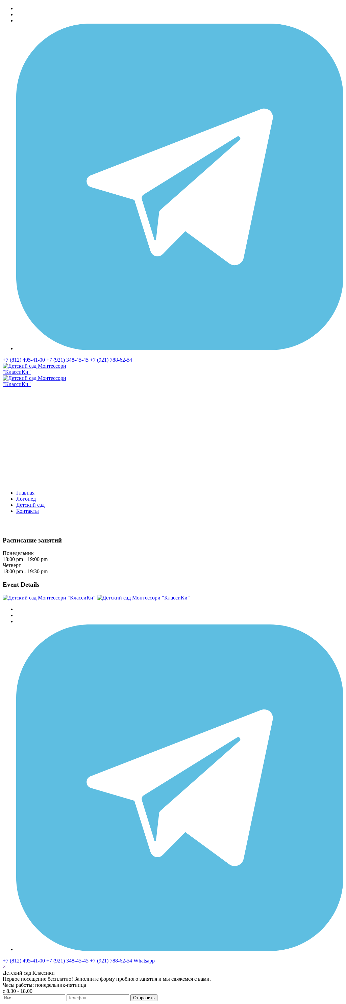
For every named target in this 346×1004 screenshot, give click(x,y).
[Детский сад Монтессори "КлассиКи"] (96, 598)
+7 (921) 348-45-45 (67, 360)
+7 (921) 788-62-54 (111, 360)
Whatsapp (144, 961)
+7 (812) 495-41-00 (24, 360)
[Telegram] (179, 348)
